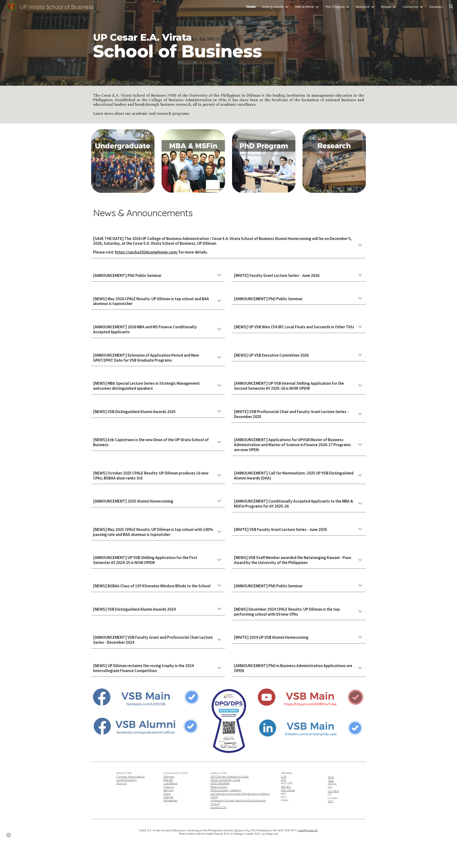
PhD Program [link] (335, 7)
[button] (451, 6)
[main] (228, 42)
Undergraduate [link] (273, 7)
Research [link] (363, 7)
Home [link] (251, 7)
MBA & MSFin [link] (304, 7)
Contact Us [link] (410, 7)
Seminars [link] (436, 7)
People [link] (386, 7)
